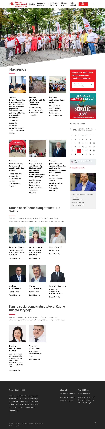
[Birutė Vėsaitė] (57, 235)
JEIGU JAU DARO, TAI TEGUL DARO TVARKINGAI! (22, 409)
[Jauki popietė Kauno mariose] (57, 84)
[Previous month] (70, 129)
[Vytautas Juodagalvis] (37, 333)
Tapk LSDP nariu (84, 390)
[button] (83, 85)
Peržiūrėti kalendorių (77, 168)
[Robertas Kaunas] (17, 235)
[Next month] (95, 129)
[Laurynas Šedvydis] (57, 273)
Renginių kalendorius (67, 397)
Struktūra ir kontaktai (67, 394)
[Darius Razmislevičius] (37, 273)
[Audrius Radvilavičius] (17, 273)
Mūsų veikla (64, 390)
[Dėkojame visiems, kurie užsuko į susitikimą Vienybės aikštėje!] (17, 148)
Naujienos (13, 97)
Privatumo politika (66, 401)
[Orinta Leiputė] (37, 235)
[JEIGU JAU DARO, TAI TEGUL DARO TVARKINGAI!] (37, 84)
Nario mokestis (84, 394)
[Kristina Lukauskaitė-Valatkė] (17, 333)
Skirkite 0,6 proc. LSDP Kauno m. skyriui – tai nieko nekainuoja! (86, 400)
